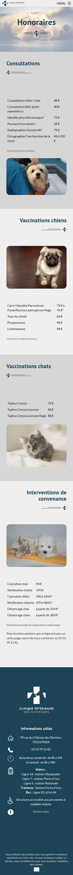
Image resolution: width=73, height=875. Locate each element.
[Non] (68, 862)
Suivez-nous (41, 811)
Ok (36, 869)
